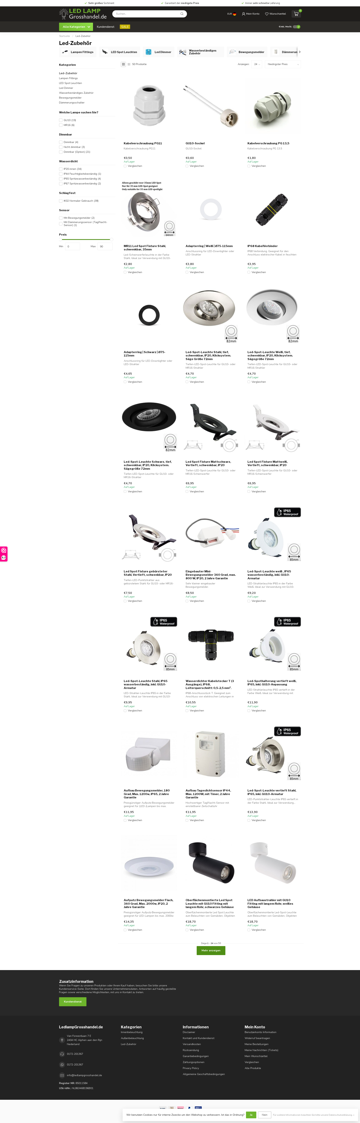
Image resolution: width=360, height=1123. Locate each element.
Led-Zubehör (83, 36)
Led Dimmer (66, 88)
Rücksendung (191, 1050)
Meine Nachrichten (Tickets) (261, 1050)
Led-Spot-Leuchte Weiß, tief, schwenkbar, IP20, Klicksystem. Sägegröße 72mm (270, 355)
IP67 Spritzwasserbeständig (82, 183)
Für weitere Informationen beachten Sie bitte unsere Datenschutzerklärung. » (313, 1114)
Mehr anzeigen (211, 950)
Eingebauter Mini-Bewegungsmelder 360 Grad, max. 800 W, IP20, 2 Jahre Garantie (211, 575)
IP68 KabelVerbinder (263, 246)
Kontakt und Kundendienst (198, 1038)
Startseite (64, 36)
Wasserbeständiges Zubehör (76, 93)
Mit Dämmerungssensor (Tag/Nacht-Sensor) (85, 224)
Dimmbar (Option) (77, 151)
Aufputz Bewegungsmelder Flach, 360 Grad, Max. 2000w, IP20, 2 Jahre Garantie (148, 903)
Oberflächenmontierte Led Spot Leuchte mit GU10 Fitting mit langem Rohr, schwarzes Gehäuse (210, 903)
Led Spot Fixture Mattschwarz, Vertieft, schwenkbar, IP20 (208, 463)
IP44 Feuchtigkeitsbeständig (82, 173)
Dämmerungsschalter (72, 102)
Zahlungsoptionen (193, 1062)
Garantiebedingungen (196, 1056)
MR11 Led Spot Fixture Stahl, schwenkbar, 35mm (145, 247)
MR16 (69, 125)
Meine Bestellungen (256, 1044)
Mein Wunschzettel (256, 1056)
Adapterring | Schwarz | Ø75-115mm (144, 353)
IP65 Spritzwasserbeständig (82, 178)
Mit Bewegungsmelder (79, 217)
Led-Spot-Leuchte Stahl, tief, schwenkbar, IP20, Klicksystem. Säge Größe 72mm (208, 355)
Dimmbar (71, 142)
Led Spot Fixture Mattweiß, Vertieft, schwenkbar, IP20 (268, 463)
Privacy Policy (191, 1068)
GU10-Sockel (195, 143)
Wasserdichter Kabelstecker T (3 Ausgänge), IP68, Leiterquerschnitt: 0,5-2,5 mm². (210, 684)
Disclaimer (189, 1032)
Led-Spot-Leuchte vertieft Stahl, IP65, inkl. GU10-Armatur (272, 792)
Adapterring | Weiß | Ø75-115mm (209, 246)
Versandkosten (192, 1044)
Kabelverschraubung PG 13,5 (268, 143)
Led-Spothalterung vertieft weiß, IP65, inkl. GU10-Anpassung (272, 682)
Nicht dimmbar (74, 147)
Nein (264, 1115)
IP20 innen (73, 169)
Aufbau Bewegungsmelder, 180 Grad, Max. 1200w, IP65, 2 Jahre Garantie (147, 794)
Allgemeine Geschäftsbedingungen (204, 1074)
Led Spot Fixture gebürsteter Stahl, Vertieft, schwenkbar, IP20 (148, 573)
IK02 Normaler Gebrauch (81, 200)
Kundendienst (105, 27)
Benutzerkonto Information (260, 1032)
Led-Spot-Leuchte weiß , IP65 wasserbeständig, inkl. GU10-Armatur (269, 575)
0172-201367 (75, 1054)
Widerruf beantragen (257, 1038)
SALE (125, 27)
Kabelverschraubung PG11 (143, 143)
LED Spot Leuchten (70, 83)
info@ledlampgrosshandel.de (84, 1075)
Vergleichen (135, 166)
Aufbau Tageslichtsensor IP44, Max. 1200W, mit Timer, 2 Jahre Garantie (208, 794)
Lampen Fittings (68, 78)
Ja (251, 1115)
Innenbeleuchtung (131, 1032)
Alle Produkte (253, 1068)
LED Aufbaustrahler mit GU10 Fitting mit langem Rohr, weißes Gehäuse (270, 903)
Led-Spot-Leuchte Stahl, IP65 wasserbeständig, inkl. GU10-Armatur (145, 684)
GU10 (70, 120)
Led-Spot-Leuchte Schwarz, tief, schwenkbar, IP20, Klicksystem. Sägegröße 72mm (148, 465)
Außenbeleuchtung (132, 1038)
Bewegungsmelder (70, 98)
